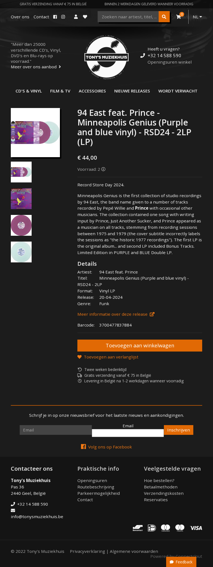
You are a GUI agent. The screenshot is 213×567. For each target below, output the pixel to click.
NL (196, 16)
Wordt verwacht (177, 91)
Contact (41, 16)
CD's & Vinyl (29, 91)
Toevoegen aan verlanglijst (111, 357)
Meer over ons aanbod (34, 66)
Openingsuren (92, 480)
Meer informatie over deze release (112, 314)
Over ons (20, 16)
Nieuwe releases (132, 91)
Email (128, 425)
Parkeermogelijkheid (98, 493)
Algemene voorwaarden (134, 551)
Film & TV (60, 91)
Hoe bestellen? (159, 480)
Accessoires (92, 91)
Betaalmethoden (161, 487)
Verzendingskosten (164, 493)
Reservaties (156, 499)
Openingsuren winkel (170, 62)
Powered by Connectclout (176, 556)
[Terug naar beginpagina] (106, 57)
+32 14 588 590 (164, 55)
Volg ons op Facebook (110, 447)
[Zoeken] (164, 16)
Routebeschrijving (95, 487)
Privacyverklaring (87, 551)
